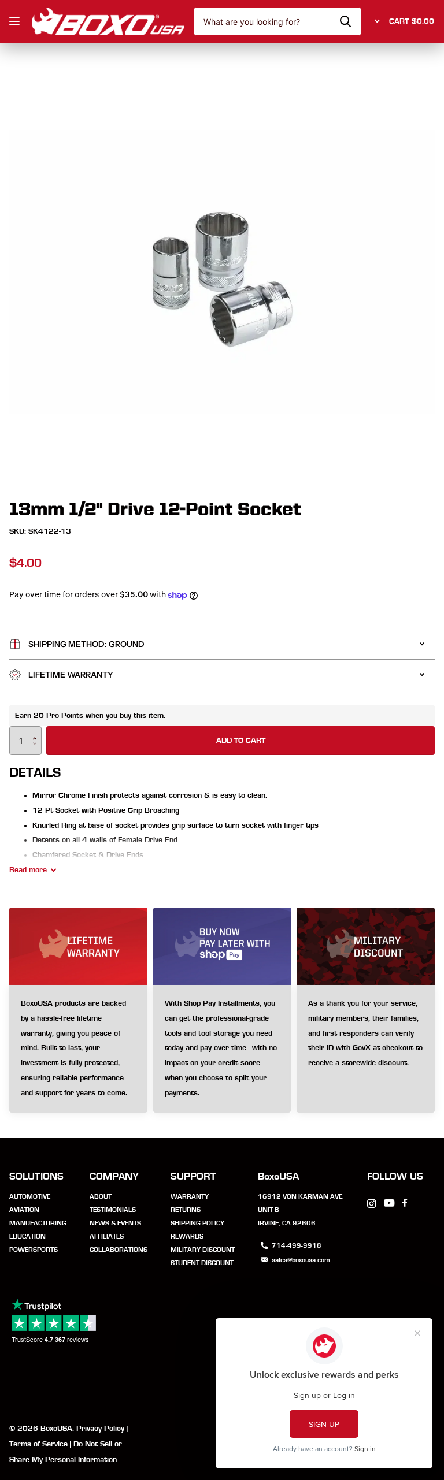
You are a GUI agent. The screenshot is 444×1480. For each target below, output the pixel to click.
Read (28, 870)
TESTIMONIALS (113, 1209)
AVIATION (24, 1209)
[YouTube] (389, 1203)
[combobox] (277, 21)
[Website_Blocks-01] (366, 1049)
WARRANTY (190, 1196)
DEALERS (16, 22)
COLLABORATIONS (118, 1249)
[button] (37, 730)
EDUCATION (27, 1236)
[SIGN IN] (375, 21)
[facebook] (404, 1203)
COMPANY (114, 1177)
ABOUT (101, 1196)
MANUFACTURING (37, 1222)
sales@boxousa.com (301, 1259)
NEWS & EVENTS (115, 1222)
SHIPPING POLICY (197, 1222)
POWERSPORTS (33, 1249)
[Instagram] (371, 1203)
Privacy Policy (100, 1429)
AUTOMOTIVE (29, 1196)
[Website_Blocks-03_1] (78, 1049)
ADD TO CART (240, 741)
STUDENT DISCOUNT (202, 1262)
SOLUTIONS (36, 1177)
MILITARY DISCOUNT (203, 1249)
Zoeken (345, 21)
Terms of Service (38, 1444)
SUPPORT (193, 1177)
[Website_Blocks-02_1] (222, 1049)
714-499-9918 (296, 1245)
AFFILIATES (107, 1236)
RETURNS (186, 1209)
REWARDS (187, 1236)
